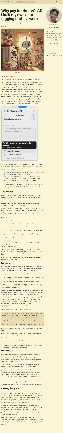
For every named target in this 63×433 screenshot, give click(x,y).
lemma (53, 55)
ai (6, 26)
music (60, 55)
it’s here (39, 79)
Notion (2, 82)
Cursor (19, 354)
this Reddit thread (37, 86)
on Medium (12, 76)
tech (3, 26)
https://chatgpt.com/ (6, 305)
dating (60, 53)
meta (57, 55)
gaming (48, 55)
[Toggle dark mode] (60, 2)
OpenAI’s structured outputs (18, 201)
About (55, 2)
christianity (53, 54)
